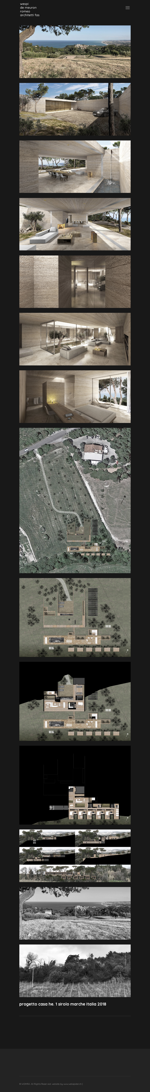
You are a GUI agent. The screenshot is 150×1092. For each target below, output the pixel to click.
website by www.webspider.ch (67, 1084)
